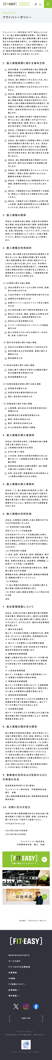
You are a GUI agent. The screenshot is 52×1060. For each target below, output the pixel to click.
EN (40, 4)
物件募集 (13, 995)
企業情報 (13, 972)
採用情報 (13, 990)
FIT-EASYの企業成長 (19, 966)
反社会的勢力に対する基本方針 (18, 1035)
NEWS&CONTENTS (19, 955)
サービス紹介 (15, 961)
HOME (22, 920)
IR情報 (12, 978)
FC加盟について (16, 984)
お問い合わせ (39, 1035)
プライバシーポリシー (25, 1031)
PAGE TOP (26, 1018)
